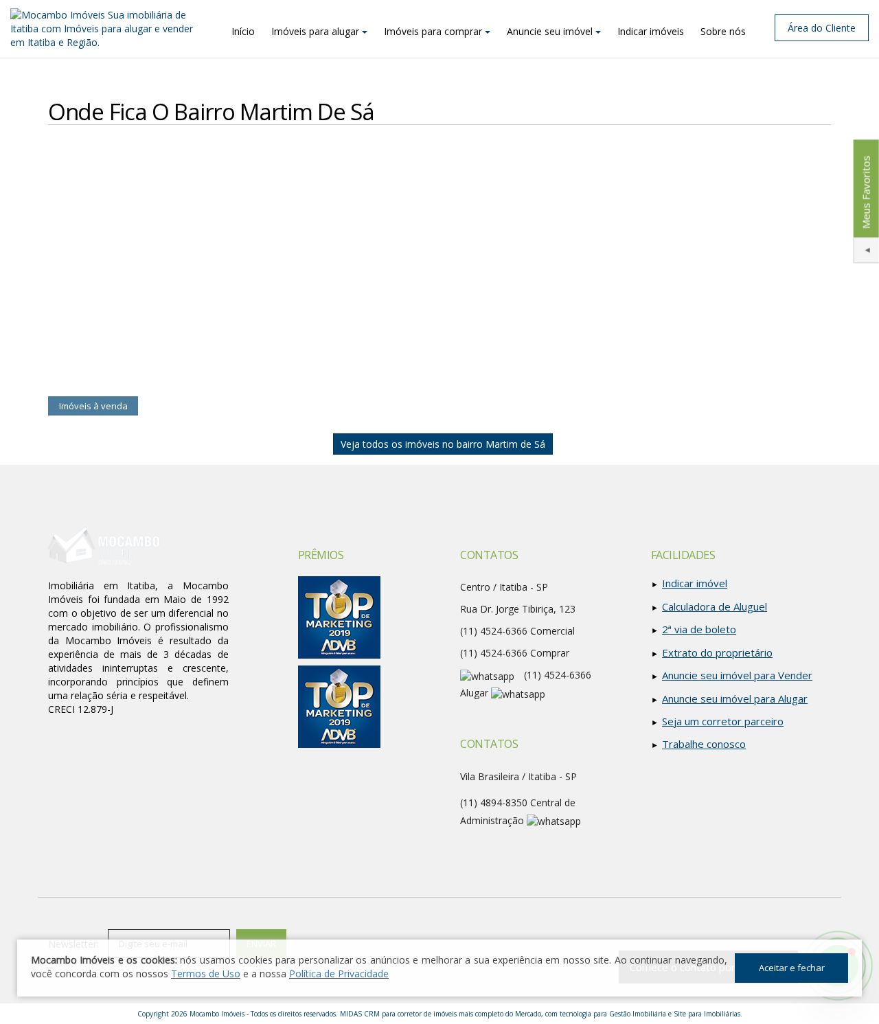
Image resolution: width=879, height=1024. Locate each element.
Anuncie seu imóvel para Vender (737, 675)
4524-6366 (493, 652)
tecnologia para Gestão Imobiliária (613, 1014)
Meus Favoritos (865, 192)
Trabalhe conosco (704, 744)
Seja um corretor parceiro (723, 721)
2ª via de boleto (699, 629)
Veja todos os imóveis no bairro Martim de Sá (443, 444)
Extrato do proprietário (717, 652)
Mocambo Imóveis (217, 1014)
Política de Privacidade (339, 973)
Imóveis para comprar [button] (433, 31)
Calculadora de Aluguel (714, 606)
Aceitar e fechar (792, 968)
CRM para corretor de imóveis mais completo (433, 1014)
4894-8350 (493, 802)
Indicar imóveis (650, 31)
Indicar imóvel (694, 583)
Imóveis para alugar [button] (315, 31)
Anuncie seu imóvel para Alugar (735, 698)
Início (243, 31)
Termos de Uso (205, 973)
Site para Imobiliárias (707, 1014)
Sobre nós (723, 31)
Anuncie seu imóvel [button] (550, 31)
